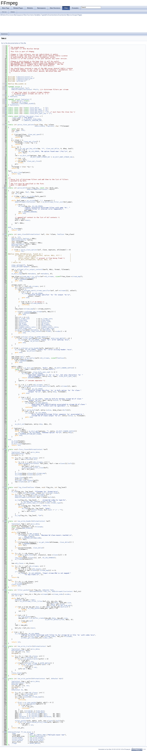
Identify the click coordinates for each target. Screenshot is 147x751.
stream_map (20, 95)
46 (4, 109)
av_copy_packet (34, 608)
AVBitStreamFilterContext (22, 89)
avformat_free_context (24, 480)
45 (4, 108)
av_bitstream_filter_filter (31, 601)
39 (4, 99)
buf (27, 192)
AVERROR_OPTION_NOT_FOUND (30, 434)
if (16, 572)
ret (16, 131)
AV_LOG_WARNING (42, 403)
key (38, 369)
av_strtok (31, 200)
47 (4, 110)
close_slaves (23, 449)
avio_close (19, 477)
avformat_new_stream (33, 311)
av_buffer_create (37, 618)
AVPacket (46, 590)
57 (4, 124)
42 (4, 103)
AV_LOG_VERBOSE (49, 557)
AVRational (16, 690)
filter (34, 510)
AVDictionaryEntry (19, 240)
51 (4, 116)
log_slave (22, 487)
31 (4, 88)
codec (49, 331)
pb (40, 338)
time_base (23, 320)
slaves (21, 103)
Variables (37, 15)
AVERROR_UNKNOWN (30, 212)
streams (27, 288)
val (23, 130)
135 (4, 234)
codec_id (51, 501)
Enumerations (53, 15)
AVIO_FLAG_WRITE (57, 338)
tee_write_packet (24, 678)
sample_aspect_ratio (27, 327)
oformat (25, 337)
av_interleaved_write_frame (35, 722)
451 (4, 678)
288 (4, 449)
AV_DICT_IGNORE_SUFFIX (64, 368)
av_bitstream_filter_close (32, 468)
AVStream (15, 245)
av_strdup (31, 196)
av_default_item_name (32, 119)
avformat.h (21, 81)
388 (4, 590)
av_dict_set (25, 155)
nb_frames (23, 324)
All (1, 15)
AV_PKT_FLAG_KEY (64, 605)
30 (4, 86)
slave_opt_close (36, 110)
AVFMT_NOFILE (41, 337)
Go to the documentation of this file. (13, 43)
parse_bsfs (22, 188)
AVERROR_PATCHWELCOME (32, 538)
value (56, 400)
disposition (24, 326)
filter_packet (23, 590)
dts (20, 715)
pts (20, 714)
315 (4, 487)
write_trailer (18, 739)
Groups (74, 15)
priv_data (35, 452)
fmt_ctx (47, 591)
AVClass (20, 101)
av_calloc (36, 276)
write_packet (17, 740)
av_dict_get (29, 368)
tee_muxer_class (32, 116)
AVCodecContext (18, 594)
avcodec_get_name (30, 501)
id (20, 317)
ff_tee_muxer (26, 732)
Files (25, 15)
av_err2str (34, 341)
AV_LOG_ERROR (34, 151)
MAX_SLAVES (29, 103)
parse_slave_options (26, 124)
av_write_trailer (31, 659)
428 (4, 646)
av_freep (18, 473)
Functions (30, 15)
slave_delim (34, 108)
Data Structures (8, 15)
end (24, 213)
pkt (52, 590)
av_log (21, 151)
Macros (69, 15)
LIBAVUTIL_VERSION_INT (33, 120)
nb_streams (49, 276)
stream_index (58, 594)
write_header (17, 737)
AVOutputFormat (14, 732)
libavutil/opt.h (23, 79)
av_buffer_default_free (54, 619)
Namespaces (18, 15)
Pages (80, 15)
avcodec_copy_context (33, 331)
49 (4, 113)
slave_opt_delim (36, 112)
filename (31, 493)
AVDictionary (40, 126)
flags (32, 337)
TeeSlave (13, 96)
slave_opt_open (36, 109)
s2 (16, 688)
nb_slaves (23, 102)
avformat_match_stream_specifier (37, 290)
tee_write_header (24, 521)
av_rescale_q (34, 714)
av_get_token (44, 542)
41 (4, 102)
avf (27, 88)
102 (4, 188)
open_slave (22, 234)
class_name (16, 117)
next (28, 220)
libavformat (4, 34)
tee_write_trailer (25, 646)
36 (4, 95)
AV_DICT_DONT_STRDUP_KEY (40, 157)
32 (4, 89)
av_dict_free (17, 172)
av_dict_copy (17, 273)
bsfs (36, 89)
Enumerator (62, 15)
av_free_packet (24, 617)
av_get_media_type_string (31, 503)
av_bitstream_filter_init (53, 202)
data (56, 602)
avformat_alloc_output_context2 (30, 269)
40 (4, 101)
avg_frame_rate (25, 328)
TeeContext (25, 99)
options (51, 126)
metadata (32, 273)
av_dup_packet (30, 704)
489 (4, 732)
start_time (23, 321)
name (56, 493)
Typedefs (44, 15)
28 (4, 84)
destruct (64, 607)
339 (4, 521)
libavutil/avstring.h (25, 78)
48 (4, 112)
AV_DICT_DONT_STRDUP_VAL (63, 157)
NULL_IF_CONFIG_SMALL (38, 735)
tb (22, 690)
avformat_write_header (30, 348)
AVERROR (24, 198)
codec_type (56, 503)
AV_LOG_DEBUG (37, 399)
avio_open (28, 338)
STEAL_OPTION (17, 265)
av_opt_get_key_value (28, 148)
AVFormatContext (18, 88)
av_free (15, 228)
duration (22, 323)
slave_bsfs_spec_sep (38, 113)
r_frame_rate (24, 318)
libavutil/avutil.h (24, 77)
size (69, 602)
